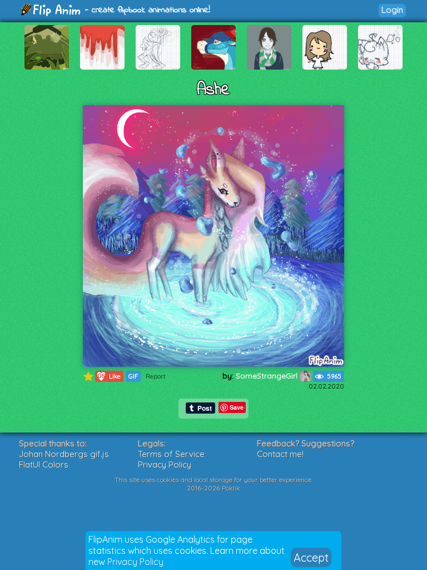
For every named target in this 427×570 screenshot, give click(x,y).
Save (237, 407)
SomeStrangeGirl (268, 376)
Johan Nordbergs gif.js (64, 454)
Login (392, 9)
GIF (133, 376)
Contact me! (280, 454)
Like (108, 376)
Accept (311, 557)
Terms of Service (171, 454)
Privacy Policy (135, 561)
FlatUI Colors (43, 464)
